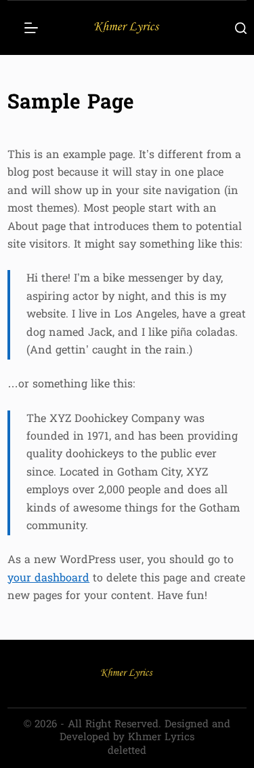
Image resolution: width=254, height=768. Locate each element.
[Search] (241, 28)
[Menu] (31, 28)
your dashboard (48, 579)
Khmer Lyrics (161, 737)
